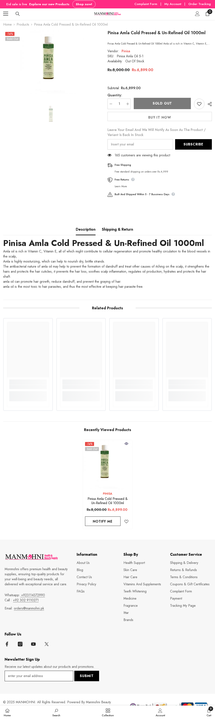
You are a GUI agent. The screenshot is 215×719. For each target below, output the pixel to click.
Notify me (102, 521)
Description (86, 229)
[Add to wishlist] (199, 104)
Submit (87, 675)
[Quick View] (126, 443)
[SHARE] (208, 104)
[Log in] (197, 13)
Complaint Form (145, 4)
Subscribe (193, 144)
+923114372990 (32, 595)
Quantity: (115, 95)
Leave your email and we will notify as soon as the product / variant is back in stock (157, 132)
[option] (52, 62)
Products (23, 24)
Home (7, 24)
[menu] (5, 13)
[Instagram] (20, 644)
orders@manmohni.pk (29, 608)
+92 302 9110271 (26, 600)
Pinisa (126, 51)
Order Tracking (199, 4)
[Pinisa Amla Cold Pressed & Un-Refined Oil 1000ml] (107, 464)
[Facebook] (7, 644)
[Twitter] (47, 644)
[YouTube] (33, 644)
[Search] (17, 13)
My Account (173, 4)
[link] (28, 387)
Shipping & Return (117, 229)
